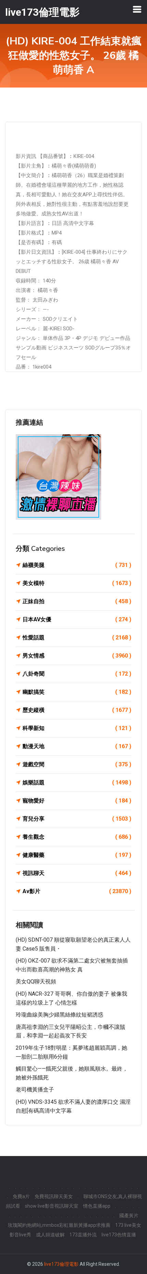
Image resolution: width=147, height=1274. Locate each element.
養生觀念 (77, 837)
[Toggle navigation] (137, 9)
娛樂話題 (77, 782)
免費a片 (21, 1196)
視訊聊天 (77, 873)
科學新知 (77, 728)
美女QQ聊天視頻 (36, 981)
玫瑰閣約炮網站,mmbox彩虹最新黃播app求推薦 (59, 1225)
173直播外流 (83, 1234)
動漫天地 (77, 746)
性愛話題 (77, 637)
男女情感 (77, 655)
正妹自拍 (77, 601)
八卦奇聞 (77, 674)
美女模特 (77, 583)
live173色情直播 (119, 1234)
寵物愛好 (77, 800)
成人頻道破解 (50, 1234)
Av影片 (77, 891)
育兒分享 (77, 818)
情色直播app (96, 1206)
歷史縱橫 (77, 710)
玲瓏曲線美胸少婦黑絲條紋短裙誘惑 (59, 1014)
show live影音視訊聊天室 (51, 1206)
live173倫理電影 (61, 1264)
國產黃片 (128, 1215)
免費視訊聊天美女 (54, 1196)
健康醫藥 (77, 855)
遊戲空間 (77, 764)
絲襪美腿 (77, 565)
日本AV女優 (77, 619)
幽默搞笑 (77, 692)
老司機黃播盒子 (35, 1089)
